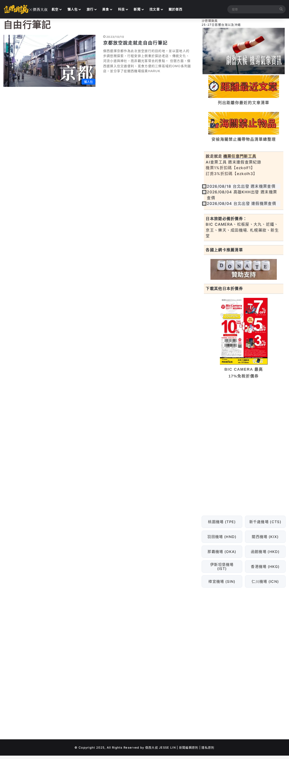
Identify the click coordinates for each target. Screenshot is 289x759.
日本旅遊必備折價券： (226, 218)
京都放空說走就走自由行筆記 (135, 42)
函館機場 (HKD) (265, 551)
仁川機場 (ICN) (265, 581)
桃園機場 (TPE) (222, 521)
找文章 (154, 9)
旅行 (90, 9)
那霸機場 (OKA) (222, 551)
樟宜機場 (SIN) (222, 581)
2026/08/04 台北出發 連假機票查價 (241, 203)
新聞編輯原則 (188, 747)
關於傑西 (175, 9)
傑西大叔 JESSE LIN (160, 747)
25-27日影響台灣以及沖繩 (221, 24)
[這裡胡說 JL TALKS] (26, 9)
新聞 (137, 9)
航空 (55, 9)
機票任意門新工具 (239, 156)
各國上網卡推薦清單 (224, 250)
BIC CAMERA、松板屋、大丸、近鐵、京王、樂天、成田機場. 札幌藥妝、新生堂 (242, 230)
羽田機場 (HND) (222, 536)
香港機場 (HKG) (265, 566)
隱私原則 (207, 747)
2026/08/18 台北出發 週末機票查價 (241, 186)
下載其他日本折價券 (224, 288)
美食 (105, 9)
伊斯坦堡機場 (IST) (222, 566)
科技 (121, 9)
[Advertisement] (244, 417)
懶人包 (73, 9)
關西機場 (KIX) (265, 536)
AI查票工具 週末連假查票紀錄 (233, 162)
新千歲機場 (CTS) (265, 521)
